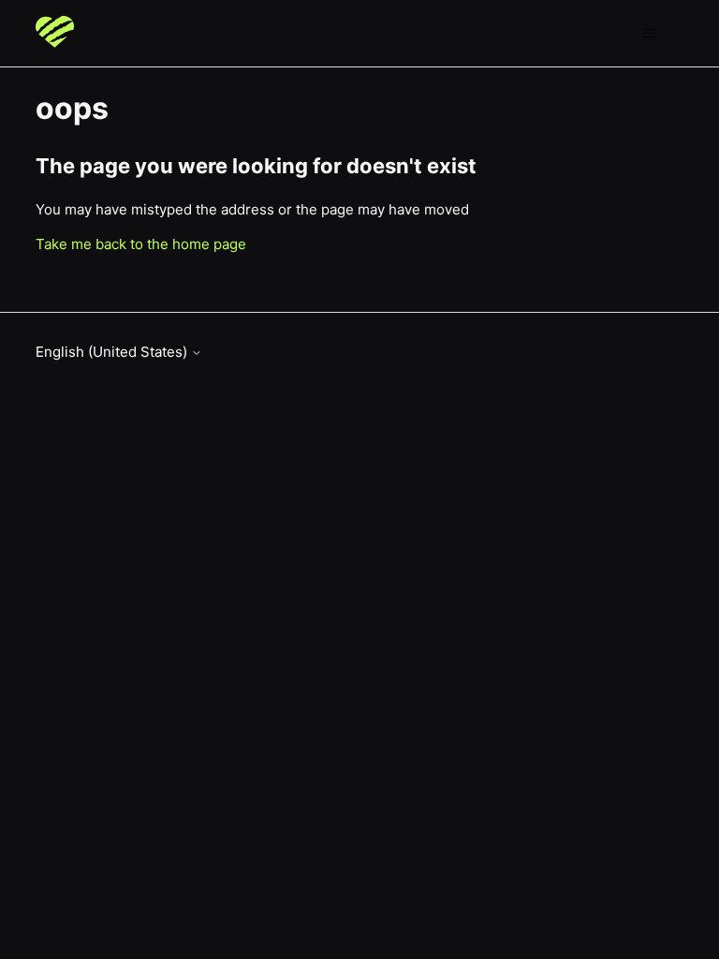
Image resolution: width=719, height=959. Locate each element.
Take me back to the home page (141, 244)
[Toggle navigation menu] (650, 34)
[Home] (54, 33)
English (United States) (113, 352)
